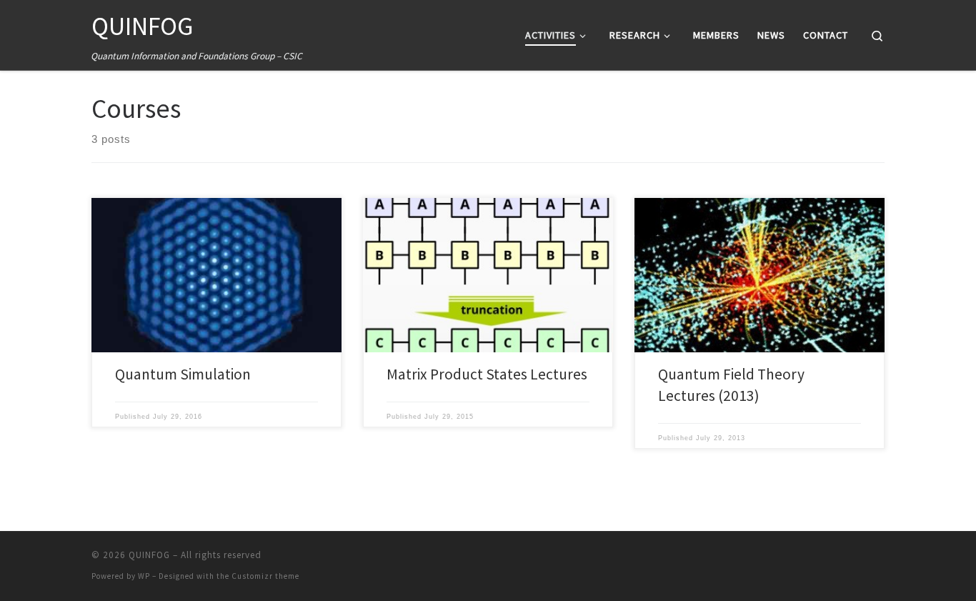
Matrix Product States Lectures (487, 374)
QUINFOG (149, 555)
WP (144, 576)
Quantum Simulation (183, 374)
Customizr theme (265, 576)
